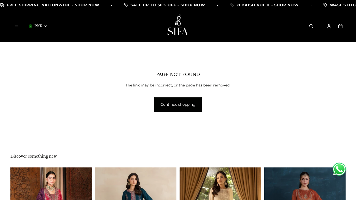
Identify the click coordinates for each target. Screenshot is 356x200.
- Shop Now (85, 5)
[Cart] (340, 26)
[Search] (311, 26)
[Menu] (16, 26)
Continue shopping (178, 104)
